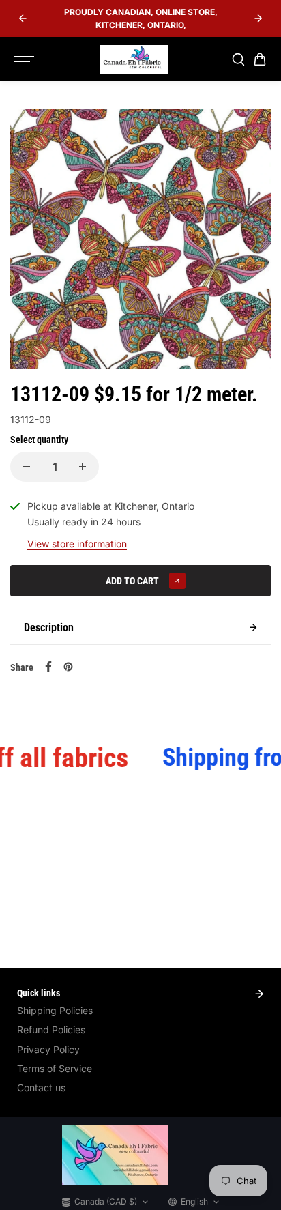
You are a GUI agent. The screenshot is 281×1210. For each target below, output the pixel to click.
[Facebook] (48, 667)
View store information (77, 543)
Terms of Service (54, 1068)
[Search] (238, 59)
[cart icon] (260, 59)
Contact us (41, 1087)
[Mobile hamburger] (25, 59)
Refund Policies (51, 1029)
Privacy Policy (48, 1049)
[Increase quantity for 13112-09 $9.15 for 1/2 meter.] (82, 466)
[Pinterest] (68, 667)
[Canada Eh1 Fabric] (134, 59)
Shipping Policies (55, 1010)
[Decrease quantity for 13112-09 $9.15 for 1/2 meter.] (26, 466)
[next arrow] (258, 18)
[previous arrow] (22, 18)
